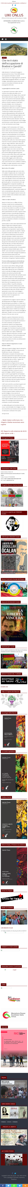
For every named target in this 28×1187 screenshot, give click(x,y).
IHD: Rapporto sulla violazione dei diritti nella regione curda (14, 432)
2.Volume (9, 1122)
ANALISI (4, 57)
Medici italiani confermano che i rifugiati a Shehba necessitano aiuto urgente (12, 422)
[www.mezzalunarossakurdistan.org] (6, 988)
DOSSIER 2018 (4, 686)
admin (13, 68)
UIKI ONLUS (14, 15)
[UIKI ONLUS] (2, 39)
